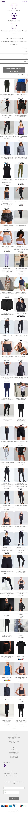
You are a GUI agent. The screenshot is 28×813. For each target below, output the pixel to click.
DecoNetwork (16, 811)
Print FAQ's (14, 754)
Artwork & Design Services (14, 751)
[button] (24, 1)
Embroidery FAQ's (14, 756)
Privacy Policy (14, 742)
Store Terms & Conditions (14, 741)
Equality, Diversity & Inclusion (9, 775)
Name (4, 786)
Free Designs (14, 749)
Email (4, 790)
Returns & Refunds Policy (14, 738)
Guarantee (14, 740)
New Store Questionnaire (14, 752)
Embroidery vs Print (14, 757)
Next (15, 729)
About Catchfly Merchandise (14, 737)
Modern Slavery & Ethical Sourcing (10, 773)
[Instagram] (5, 765)
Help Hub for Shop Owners (14, 753)
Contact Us (14, 736)
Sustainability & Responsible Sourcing (11, 776)
